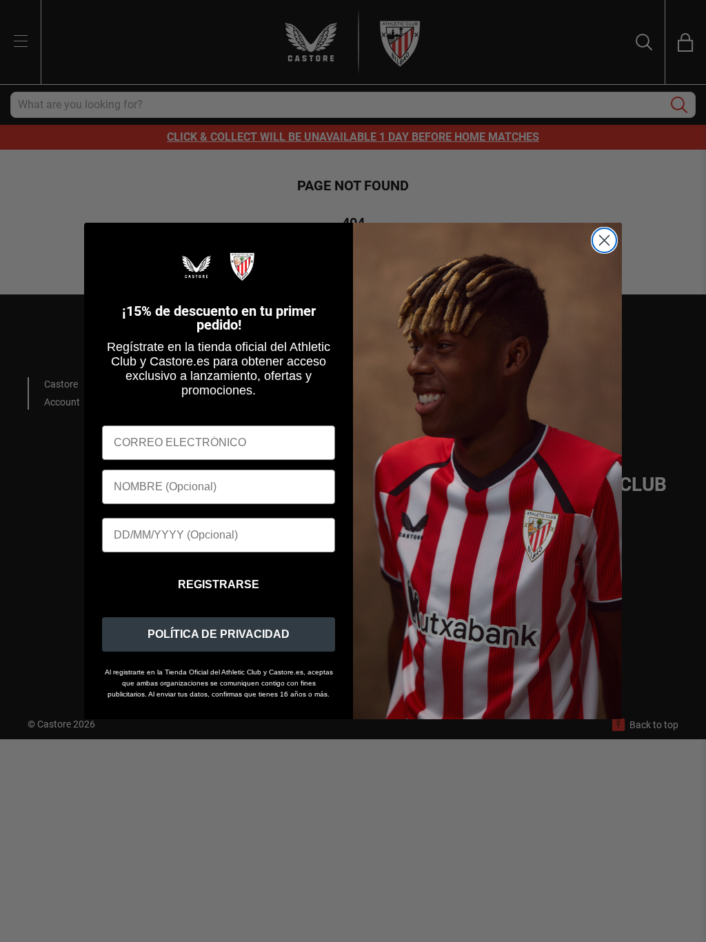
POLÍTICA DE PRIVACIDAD (219, 634)
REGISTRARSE (218, 584)
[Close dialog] (604, 240)
